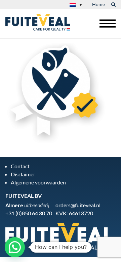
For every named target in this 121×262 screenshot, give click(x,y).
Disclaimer (23, 174)
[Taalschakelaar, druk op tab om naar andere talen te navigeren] (76, 4)
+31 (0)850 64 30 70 (28, 213)
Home (98, 4)
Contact (20, 166)
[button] (15, 247)
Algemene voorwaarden (38, 182)
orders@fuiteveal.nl (77, 205)
